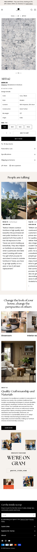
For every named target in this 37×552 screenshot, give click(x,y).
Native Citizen (10, 548)
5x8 (4, 127)
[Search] (31, 9)
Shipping (4, 85)
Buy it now (18, 139)
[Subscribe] (34, 515)
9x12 (20, 127)
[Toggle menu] (2, 9)
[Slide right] (20, 73)
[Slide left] (16, 73)
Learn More (29, 4)
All (18, 16)
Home (12, 16)
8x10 (12, 127)
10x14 (28, 127)
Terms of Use (24, 519)
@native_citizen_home (18, 471)
